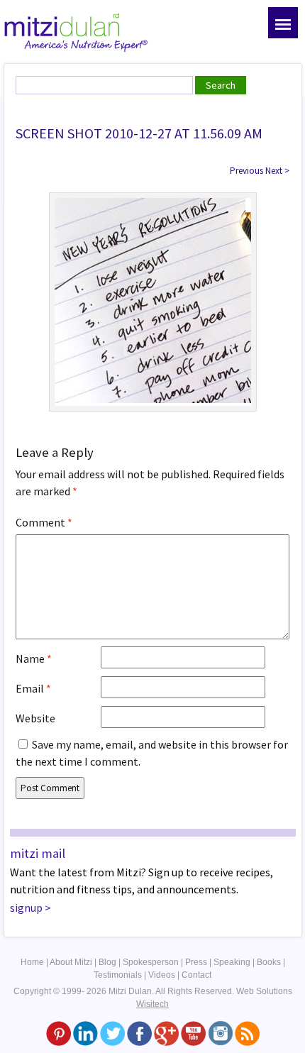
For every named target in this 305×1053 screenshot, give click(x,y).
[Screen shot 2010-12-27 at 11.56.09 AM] (153, 301)
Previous (246, 171)
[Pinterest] (58, 1033)
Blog (107, 962)
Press (196, 962)
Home (32, 962)
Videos (161, 975)
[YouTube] (193, 1033)
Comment (44, 522)
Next (277, 171)
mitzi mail (37, 853)
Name (34, 658)
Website (35, 718)
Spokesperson (151, 962)
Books (269, 962)
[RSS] (247, 1033)
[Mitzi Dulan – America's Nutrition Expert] (76, 31)
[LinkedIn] (85, 1033)
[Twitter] (112, 1033)
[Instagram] (220, 1033)
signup (26, 907)
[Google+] (166, 1033)
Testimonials (118, 975)
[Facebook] (139, 1033)
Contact (196, 975)
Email (33, 688)
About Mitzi (71, 962)
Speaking (232, 962)
